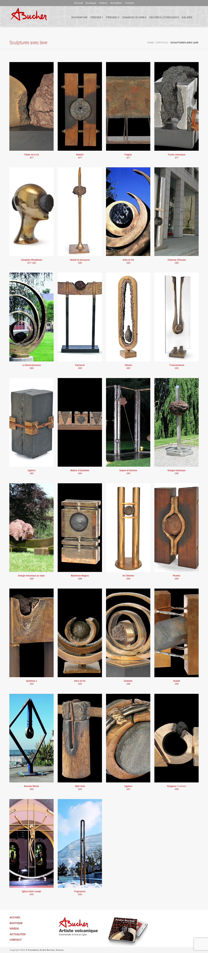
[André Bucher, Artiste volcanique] (35, 16)
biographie (79, 17)
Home (150, 42)
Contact (129, 2)
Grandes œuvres (134, 17)
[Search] (196, 17)
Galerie (187, 17)
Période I (96, 17)
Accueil (78, 2)
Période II (112, 17)
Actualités (116, 2)
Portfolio (162, 42)
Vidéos (103, 2)
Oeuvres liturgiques (164, 17)
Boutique (91, 2)
